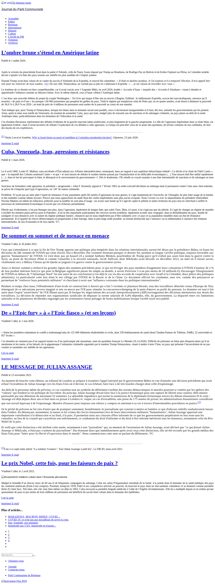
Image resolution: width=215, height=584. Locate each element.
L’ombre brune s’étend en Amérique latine (50, 52)
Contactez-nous (16, 569)
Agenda (12, 566)
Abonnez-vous (16, 560)
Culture (12, 33)
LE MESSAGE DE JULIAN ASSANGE (46, 367)
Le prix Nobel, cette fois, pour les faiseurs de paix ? (59, 463)
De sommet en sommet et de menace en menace (55, 236)
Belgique (13, 24)
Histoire (12, 30)
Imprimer (6, 143)
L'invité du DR (16, 36)
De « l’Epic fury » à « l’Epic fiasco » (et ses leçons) (58, 313)
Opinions (13, 39)
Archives (13, 42)
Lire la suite (7, 353)
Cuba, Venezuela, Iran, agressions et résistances (55, 152)
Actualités (13, 18)
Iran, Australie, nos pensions (23, 522)
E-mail (15, 143)
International (14, 27)
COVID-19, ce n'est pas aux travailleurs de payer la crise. (38, 519)
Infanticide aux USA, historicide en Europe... (32, 525)
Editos (11, 21)
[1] (46, 83)
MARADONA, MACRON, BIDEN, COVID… (34, 516)
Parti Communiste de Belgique (24, 575)
